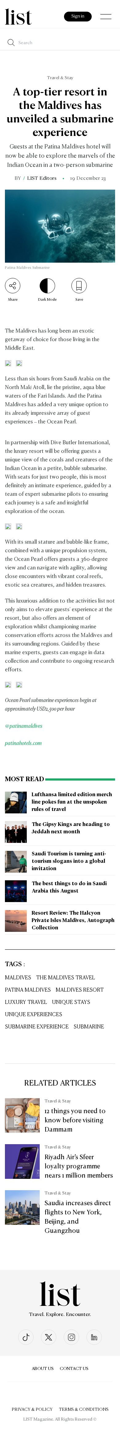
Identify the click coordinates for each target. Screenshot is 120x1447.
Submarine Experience (37, 1027)
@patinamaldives (23, 726)
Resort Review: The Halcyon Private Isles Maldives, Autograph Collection (73, 921)
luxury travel (26, 1002)
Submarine (89, 1027)
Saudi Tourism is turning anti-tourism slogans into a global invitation (69, 861)
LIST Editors (42, 178)
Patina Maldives (28, 990)
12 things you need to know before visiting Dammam (75, 1120)
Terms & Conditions (84, 1409)
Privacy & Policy (32, 1409)
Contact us (74, 1369)
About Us (43, 1369)
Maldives (18, 978)
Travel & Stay (60, 78)
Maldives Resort (80, 990)
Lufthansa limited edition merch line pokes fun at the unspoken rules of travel (72, 802)
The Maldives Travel (65, 978)
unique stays (71, 1002)
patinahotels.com (23, 743)
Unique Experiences (33, 1014)
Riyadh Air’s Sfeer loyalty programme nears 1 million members (79, 1166)
